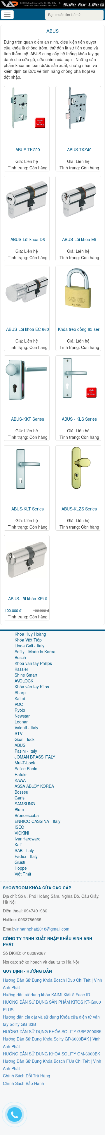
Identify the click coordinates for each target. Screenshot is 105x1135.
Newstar (22, 716)
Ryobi (20, 710)
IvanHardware (28, 839)
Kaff (18, 844)
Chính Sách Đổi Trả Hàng (26, 1076)
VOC (19, 704)
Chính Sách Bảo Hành (23, 1083)
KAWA (20, 780)
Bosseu (21, 792)
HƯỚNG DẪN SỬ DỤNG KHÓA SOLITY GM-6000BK (51, 1054)
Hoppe (21, 868)
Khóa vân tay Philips (33, 663)
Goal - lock (24, 739)
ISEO (19, 827)
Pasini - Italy (26, 751)
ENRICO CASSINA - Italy (37, 821)
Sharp (20, 692)
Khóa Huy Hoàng (30, 634)
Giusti (20, 862)
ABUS (52, 31)
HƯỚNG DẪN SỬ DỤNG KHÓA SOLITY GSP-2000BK (52, 1031)
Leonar (21, 722)
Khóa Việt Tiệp (28, 640)
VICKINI (22, 833)
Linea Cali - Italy (29, 646)
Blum (19, 809)
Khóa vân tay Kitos (32, 686)
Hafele (21, 774)
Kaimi (20, 698)
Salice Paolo (26, 768)
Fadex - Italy (26, 856)
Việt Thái (23, 874)
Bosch (20, 657)
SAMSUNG (25, 803)
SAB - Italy (24, 850)
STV (18, 733)
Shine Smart (26, 675)
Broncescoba (27, 815)
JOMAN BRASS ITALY (35, 757)
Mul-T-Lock (25, 763)
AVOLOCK (24, 681)
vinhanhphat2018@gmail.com (41, 929)
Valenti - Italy (26, 727)
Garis (19, 798)
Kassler (21, 669)
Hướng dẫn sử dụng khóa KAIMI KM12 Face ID (46, 995)
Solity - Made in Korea (35, 651)
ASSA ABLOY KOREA (34, 786)
